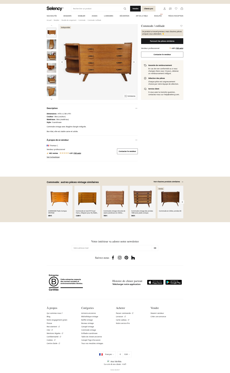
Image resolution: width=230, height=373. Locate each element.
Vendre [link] (135, 8)
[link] (55, 9)
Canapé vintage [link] (87, 326)
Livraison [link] (121, 316)
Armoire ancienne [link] (88, 313)
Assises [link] (94, 16)
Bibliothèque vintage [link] (89, 316)
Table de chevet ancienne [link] (91, 336)
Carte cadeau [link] (122, 320)
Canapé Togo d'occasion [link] (91, 340)
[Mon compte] (164, 8)
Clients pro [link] (148, 8)
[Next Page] (134, 62)
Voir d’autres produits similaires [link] (167, 181)
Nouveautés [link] (52, 16)
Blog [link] (48, 316)
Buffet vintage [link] (87, 320)
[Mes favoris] (176, 8)
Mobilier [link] (81, 16)
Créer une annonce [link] (158, 316)
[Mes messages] (170, 8)
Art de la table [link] (142, 16)
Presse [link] (49, 323)
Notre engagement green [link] (57, 320)
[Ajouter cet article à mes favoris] (181, 26)
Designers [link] (67, 16)
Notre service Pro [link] (123, 323)
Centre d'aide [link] (53, 343)
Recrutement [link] (53, 326)
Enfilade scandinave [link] (89, 333)
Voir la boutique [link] (53, 157)
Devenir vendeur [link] (157, 313)
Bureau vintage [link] (87, 323)
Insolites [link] (158, 15)
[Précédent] (51, 25)
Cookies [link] (51, 340)
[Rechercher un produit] (125, 8)
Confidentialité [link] (54, 336)
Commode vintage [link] (88, 330)
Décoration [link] (124, 16)
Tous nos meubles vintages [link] (92, 343)
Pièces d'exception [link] (175, 16)
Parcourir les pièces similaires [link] (162, 41)
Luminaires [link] (108, 16)
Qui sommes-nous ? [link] (55, 313)
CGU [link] (50, 330)
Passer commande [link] (125, 313)
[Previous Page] (62, 62)
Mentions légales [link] (55, 333)
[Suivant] (51, 99)
